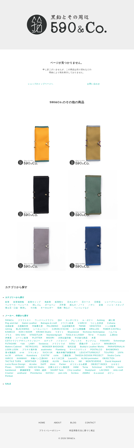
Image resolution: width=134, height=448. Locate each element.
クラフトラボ (58, 344)
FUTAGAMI (10, 344)
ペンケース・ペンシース (17, 305)
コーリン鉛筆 (22, 338)
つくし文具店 (97, 323)
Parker (62, 364)
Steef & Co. (69, 361)
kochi (120, 367)
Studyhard (90, 370)
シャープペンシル (113, 302)
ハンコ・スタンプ (115, 305)
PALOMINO (52, 326)
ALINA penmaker (90, 358)
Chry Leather (74, 370)
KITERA (110, 367)
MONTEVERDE (93, 361)
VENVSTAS (95, 326)
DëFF (43, 364)
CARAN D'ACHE (60, 329)
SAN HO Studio (36, 367)
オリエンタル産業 (78, 364)
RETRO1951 (31, 347)
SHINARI (20, 367)
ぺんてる (113, 332)
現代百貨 (72, 347)
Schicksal (97, 367)
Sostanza (43, 344)
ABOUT (57, 423)
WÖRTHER (30, 361)
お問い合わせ (93, 84)
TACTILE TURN (13, 361)
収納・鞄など (63, 308)
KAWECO (10, 332)
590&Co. (9, 320)
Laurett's (72, 358)
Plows (8, 367)
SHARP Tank (57, 370)
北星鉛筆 (9, 326)
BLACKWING (22, 329)
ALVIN (56, 361)
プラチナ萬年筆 (29, 349)
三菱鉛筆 (66, 355)
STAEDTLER (36, 335)
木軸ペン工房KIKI (39, 358)
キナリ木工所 (58, 358)
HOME (42, 423)
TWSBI (82, 326)
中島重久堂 (37, 326)
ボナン (111, 373)
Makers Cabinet (13, 347)
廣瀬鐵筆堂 (25, 370)
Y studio (101, 335)
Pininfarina (36, 373)
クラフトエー (24, 320)
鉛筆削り (59, 302)
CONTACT (90, 423)
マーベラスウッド (77, 349)
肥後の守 (83, 344)
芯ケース (86, 302)
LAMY (32, 344)
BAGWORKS (112, 349)
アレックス (76, 341)
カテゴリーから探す (14, 297)
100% (121, 352)
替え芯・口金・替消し (15, 308)
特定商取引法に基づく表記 (82, 430)
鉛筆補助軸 (18, 302)
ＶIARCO (82, 323)
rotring (8, 329)
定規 (101, 305)
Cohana (111, 323)
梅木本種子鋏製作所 (66, 352)
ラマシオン (33, 352)
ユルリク (96, 344)
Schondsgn (119, 341)
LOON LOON (11, 349)
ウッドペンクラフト (44, 320)
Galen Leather (29, 323)
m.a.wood (99, 373)
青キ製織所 (10, 352)
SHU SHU (21, 335)
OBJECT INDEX (99, 364)
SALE (8, 384)
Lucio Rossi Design (15, 364)
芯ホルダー (72, 302)
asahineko (46, 349)
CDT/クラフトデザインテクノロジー (22, 341)
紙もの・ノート (77, 305)
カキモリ (115, 364)
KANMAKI (22, 358)
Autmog (101, 320)
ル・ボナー (87, 320)
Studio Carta (113, 355)
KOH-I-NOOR (25, 332)
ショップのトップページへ (40, 84)
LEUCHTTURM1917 (90, 352)
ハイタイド (62, 341)
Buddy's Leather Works (92, 347)
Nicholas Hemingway (94, 332)
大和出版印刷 (64, 338)
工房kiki (114, 335)
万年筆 (62, 305)
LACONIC (104, 370)
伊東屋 (8, 338)
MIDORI (50, 338)
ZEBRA (86, 373)
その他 (33, 308)
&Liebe (33, 364)
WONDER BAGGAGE (53, 347)
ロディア (48, 341)
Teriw (85, 367)
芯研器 (97, 302)
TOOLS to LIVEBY (75, 335)
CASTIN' (45, 355)
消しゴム (37, 305)
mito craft (118, 370)
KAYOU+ (50, 373)
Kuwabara (32, 355)
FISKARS (105, 341)
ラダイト (59, 332)
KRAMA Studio (43, 332)
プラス (8, 335)
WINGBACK (110, 344)
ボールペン (50, 305)
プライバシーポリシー (49, 430)
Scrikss (75, 373)
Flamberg (61, 349)
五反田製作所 (68, 326)
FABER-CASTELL (112, 329)
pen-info (63, 373)
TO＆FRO (109, 352)
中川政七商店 (81, 338)
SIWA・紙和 (40, 370)
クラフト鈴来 (67, 323)
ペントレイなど (81, 308)
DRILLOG (94, 329)
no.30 (8, 355)
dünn (52, 364)
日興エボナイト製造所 (58, 367)
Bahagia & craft (49, 323)
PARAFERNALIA (116, 347)
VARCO (9, 358)
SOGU (72, 344)
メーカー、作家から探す (17, 315)
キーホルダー (47, 308)
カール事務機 (79, 329)
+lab (22, 344)
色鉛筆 (48, 302)
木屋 (94, 338)
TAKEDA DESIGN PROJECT (89, 355)
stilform (19, 355)
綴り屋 (112, 320)
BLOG (73, 423)
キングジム (91, 341)
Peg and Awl (11, 323)
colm (56, 355)
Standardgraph (54, 335)
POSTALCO (96, 349)
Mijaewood (73, 332)
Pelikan (9, 376)
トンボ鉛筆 (110, 326)
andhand (21, 373)
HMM (76, 367)
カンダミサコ (72, 320)
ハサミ (92, 305)
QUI (60, 320)
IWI (80, 361)
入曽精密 (44, 361)
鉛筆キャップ (34, 302)
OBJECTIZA (108, 358)
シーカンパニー (40, 329)
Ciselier (9, 373)
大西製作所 (23, 326)
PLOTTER (37, 338)
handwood (10, 370)
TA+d (90, 335)
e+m (22, 352)
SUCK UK (48, 352)
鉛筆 (7, 302)
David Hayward (113, 361)
